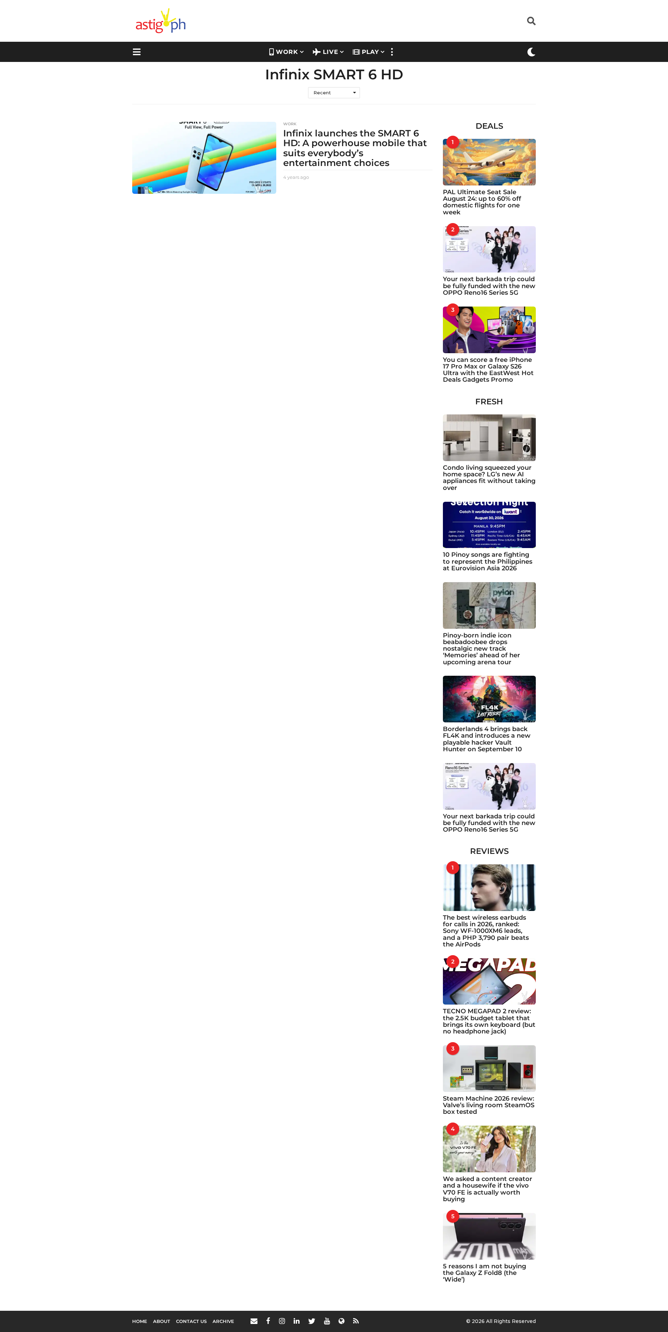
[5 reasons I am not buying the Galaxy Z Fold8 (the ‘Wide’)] (489, 1236)
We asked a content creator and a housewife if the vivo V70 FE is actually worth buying (487, 1189)
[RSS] (356, 1320)
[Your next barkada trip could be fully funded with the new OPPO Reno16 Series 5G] (489, 249)
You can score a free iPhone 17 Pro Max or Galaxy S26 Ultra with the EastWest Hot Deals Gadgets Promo (488, 370)
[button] (531, 21)
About (161, 1321)
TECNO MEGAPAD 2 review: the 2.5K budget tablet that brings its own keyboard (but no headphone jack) (489, 1021)
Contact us (191, 1321)
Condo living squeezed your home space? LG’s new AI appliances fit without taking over (489, 478)
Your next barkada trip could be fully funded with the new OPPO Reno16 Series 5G (489, 285)
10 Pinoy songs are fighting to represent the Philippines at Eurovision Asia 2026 (487, 561)
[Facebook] (268, 1320)
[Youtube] (327, 1320)
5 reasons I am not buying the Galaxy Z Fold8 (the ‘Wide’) (484, 1273)
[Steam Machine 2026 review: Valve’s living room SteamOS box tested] (489, 1068)
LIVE (330, 51)
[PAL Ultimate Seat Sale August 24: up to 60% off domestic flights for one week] (489, 162)
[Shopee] (341, 1320)
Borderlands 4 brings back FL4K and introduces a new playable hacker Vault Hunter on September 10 (487, 739)
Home (139, 1321)
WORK (287, 51)
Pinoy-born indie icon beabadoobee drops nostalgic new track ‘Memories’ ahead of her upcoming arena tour (481, 649)
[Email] (253, 1320)
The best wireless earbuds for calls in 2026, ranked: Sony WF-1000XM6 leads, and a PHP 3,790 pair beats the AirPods (486, 931)
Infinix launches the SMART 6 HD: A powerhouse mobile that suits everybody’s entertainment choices (355, 148)
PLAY (370, 51)
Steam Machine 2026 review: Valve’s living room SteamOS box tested (488, 1105)
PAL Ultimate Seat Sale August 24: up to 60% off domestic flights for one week (482, 202)
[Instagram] (282, 1320)
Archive (223, 1321)
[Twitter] (311, 1320)
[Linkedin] (297, 1320)
